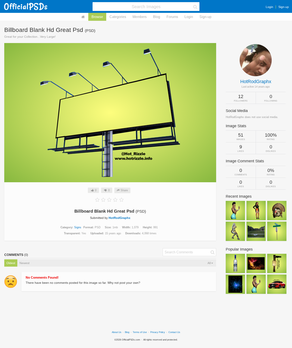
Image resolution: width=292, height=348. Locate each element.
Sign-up (283, 7)
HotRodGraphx (119, 218)
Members (140, 17)
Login (269, 7)
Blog (156, 17)
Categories (117, 17)
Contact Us (174, 332)
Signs (77, 227)
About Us (116, 332)
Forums (172, 17)
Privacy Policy (157, 332)
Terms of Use (140, 332)
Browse (97, 17)
